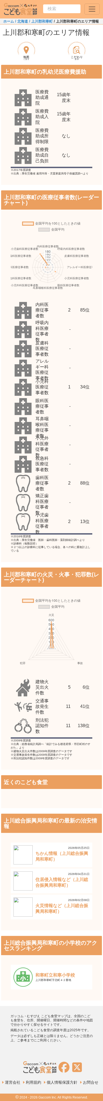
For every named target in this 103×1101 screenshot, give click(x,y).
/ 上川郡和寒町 (40, 21)
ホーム (8, 21)
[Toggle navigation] (92, 9)
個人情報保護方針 (62, 1082)
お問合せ (90, 1082)
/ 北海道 (21, 21)
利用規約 (33, 1082)
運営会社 (12, 1082)
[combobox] (61, 8)
